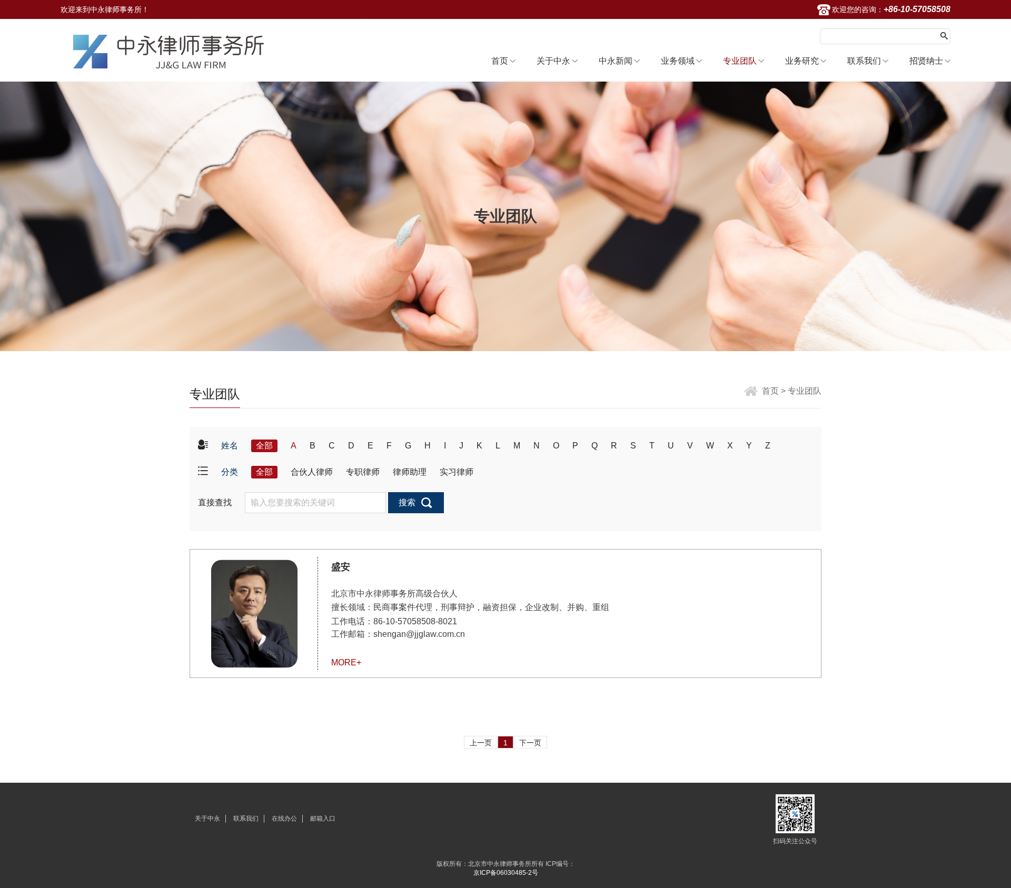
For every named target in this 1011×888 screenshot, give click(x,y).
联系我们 (864, 60)
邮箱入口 (322, 818)
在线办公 (284, 818)
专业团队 (740, 60)
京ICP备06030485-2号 (505, 872)
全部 (264, 445)
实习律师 (456, 471)
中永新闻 (615, 60)
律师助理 (410, 471)
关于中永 (553, 60)
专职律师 (363, 471)
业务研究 (802, 60)
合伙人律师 (312, 471)
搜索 (407, 502)
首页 (499, 60)
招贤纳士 (926, 60)
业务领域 (678, 60)
